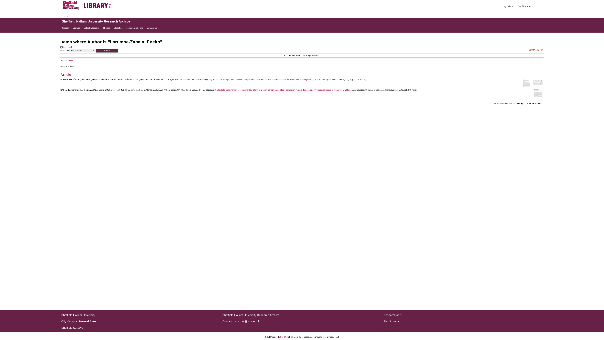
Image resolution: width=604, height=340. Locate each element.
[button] (106, 51)
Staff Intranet (524, 6)
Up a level (67, 47)
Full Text (305, 55)
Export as (64, 50)
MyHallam (508, 6)
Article (70, 61)
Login (65, 16)
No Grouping (315, 55)
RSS (541, 50)
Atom (533, 50)
